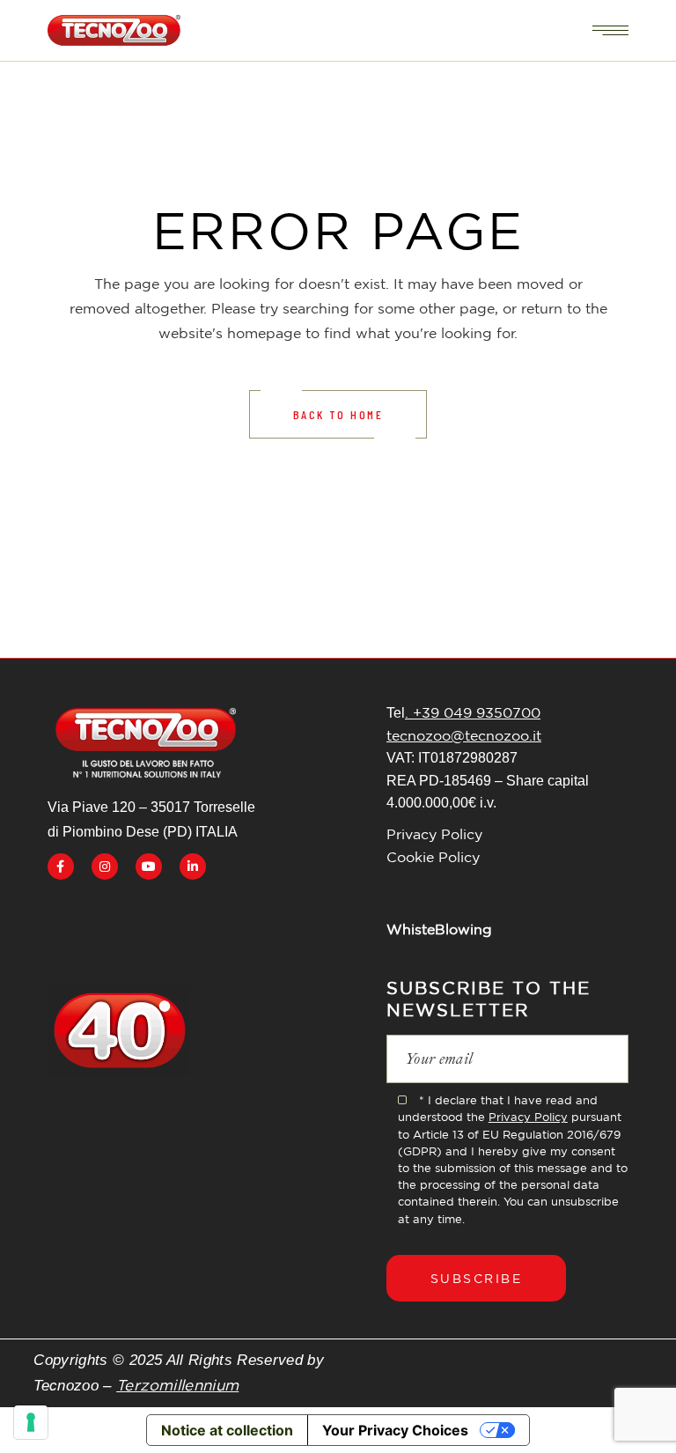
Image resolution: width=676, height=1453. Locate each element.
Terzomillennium (177, 1384)
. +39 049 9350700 (472, 712)
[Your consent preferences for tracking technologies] (31, 1422)
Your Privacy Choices (395, 1430)
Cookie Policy (433, 857)
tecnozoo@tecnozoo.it (463, 735)
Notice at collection (227, 1430)
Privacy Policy (434, 834)
